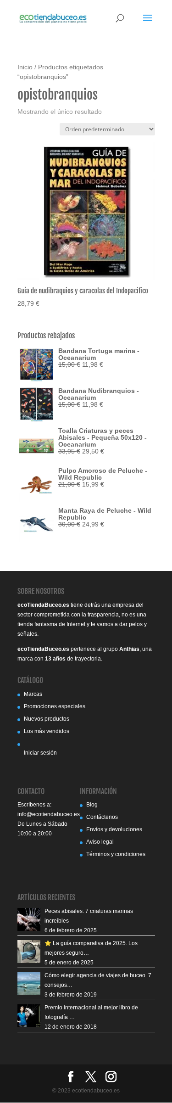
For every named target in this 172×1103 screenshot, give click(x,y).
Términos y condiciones (115, 854)
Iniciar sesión (40, 753)
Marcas (33, 694)
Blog (92, 804)
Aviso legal (100, 842)
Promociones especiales (54, 706)
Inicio (25, 67)
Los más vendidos (46, 731)
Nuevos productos (46, 719)
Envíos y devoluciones (114, 829)
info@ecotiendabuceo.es (48, 814)
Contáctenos (102, 817)
